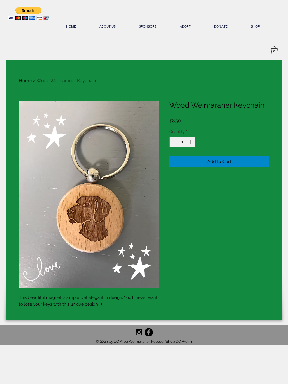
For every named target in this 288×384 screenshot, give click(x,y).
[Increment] (190, 142)
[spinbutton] (182, 142)
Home (25, 80)
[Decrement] (173, 142)
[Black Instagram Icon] (139, 332)
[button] (28, 13)
